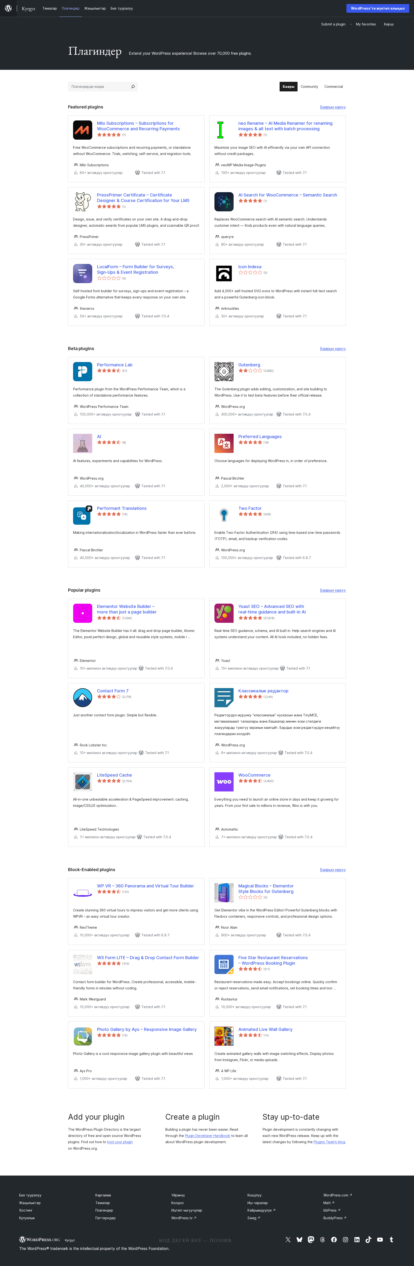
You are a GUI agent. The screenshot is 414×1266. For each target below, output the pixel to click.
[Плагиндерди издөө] (133, 86)
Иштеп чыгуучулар (186, 1210)
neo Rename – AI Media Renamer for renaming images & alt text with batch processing (285, 126)
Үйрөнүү (178, 1195)
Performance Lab (114, 364)
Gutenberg (249, 364)
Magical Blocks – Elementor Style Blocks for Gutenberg (266, 888)
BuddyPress (335, 1218)
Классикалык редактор (263, 690)
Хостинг (26, 1210)
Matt (329, 1203)
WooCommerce (254, 775)
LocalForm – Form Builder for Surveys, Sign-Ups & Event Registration (135, 269)
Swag (253, 1218)
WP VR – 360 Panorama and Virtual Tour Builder (145, 885)
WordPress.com (337, 1195)
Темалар (102, 1203)
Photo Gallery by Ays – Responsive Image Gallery (147, 1029)
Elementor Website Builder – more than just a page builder (127, 609)
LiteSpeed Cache (114, 775)
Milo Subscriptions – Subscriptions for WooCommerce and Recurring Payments (138, 126)
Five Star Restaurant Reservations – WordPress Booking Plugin (273, 960)
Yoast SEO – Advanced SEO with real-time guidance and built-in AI (272, 609)
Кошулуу (254, 1195)
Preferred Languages (260, 436)
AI (99, 436)
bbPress (332, 1210)
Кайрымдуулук (261, 1210)
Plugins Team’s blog (329, 1142)
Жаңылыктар (30, 1203)
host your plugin (120, 1142)
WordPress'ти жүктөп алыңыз (378, 8)
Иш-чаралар (257, 1203)
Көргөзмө (103, 1195)
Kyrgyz (70, 1240)
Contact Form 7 (113, 690)
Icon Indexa (249, 266)
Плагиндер (104, 1210)
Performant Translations (122, 508)
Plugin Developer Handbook (207, 1136)
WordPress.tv (184, 1218)
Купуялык (27, 1218)
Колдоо (177, 1203)
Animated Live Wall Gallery (265, 1029)
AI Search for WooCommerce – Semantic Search (287, 194)
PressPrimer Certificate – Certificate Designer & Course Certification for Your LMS (143, 197)
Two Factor (250, 508)
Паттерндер (105, 1218)
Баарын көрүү (333, 107)
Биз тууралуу (30, 1195)
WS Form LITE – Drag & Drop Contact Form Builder (148, 957)
